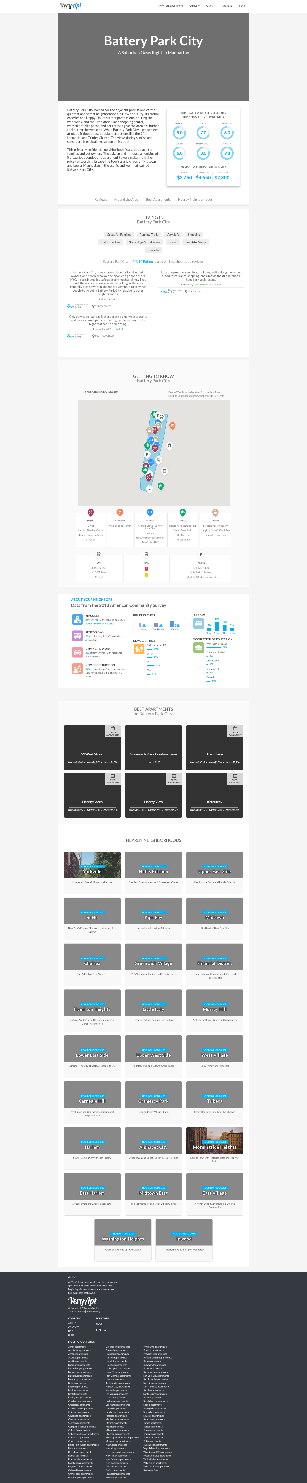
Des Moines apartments (80, 1451)
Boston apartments (78, 1386)
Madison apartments (116, 1415)
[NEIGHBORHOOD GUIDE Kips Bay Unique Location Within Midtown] (154, 897)
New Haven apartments (118, 1455)
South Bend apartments (155, 1401)
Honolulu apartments (116, 1361)
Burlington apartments (79, 1397)
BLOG (99, 1324)
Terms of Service (76, 1311)
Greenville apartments (117, 1350)
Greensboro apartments (118, 1346)
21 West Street (92, 754)
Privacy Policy (93, 1311)
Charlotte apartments (79, 1404)
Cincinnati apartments (79, 1415)
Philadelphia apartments (118, 1473)
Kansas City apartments (118, 1386)
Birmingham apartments (80, 1372)
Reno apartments (152, 1361)
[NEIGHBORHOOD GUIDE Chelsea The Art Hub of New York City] (92, 944)
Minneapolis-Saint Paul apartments (123, 1437)
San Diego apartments (154, 1382)
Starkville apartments (154, 1411)
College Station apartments (82, 1426)
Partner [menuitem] (241, 5)
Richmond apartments (154, 1364)
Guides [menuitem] (193, 5)
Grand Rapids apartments (81, 1477)
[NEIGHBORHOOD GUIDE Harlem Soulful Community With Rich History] (92, 1127)
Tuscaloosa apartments (155, 1444)
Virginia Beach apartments (156, 1448)
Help (70, 1331)
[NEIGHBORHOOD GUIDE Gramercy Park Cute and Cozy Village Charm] (154, 1081)
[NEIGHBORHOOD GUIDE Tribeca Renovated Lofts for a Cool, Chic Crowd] (214, 1081)
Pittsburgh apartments (155, 1346)
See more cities (150, 1470)
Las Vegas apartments (117, 1393)
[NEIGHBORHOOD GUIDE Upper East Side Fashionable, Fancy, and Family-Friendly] (214, 852)
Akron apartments (77, 1346)
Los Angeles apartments (118, 1404)
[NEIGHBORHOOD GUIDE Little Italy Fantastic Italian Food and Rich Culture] (154, 989)
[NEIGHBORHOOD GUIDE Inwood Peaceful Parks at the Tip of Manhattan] (184, 1219)
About (72, 1323)
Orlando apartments (116, 1466)
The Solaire (214, 754)
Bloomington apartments (81, 1379)
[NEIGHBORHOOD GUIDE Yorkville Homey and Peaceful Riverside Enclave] (92, 852)
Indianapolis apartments (118, 1368)
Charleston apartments (80, 1401)
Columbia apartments (79, 1430)
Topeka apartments (153, 1430)
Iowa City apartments (117, 1372)
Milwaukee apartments (117, 1430)
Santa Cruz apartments (155, 1393)
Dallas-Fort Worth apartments (83, 1444)
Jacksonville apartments (118, 1382)
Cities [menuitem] (209, 5)
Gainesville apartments (79, 1470)
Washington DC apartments (157, 1451)
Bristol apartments (77, 1393)
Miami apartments (115, 1426)
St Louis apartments (153, 1415)
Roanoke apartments (154, 1368)
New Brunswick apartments (120, 1451)
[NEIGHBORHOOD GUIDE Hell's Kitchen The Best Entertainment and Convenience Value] (154, 852)
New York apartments (171, 5)
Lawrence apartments (117, 1397)
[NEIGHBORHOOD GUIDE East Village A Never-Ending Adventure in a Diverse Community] (214, 1173)
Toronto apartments (153, 1433)
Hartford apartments (116, 1357)
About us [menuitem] (227, 5)
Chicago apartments (78, 1411)
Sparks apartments (153, 1404)
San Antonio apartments (155, 1379)
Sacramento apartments (155, 1372)
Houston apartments (116, 1364)
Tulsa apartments (152, 1441)
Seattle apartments (153, 1397)
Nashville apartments (116, 1444)
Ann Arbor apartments (79, 1350)
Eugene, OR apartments (80, 1466)
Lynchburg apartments (117, 1411)
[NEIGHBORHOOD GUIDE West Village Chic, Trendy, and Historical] (214, 1035)
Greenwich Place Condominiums (153, 754)
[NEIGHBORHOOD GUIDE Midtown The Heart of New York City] (214, 897)
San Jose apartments (153, 1390)
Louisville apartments (116, 1408)
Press (71, 1335)
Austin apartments (77, 1361)
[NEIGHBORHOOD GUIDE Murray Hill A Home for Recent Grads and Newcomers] (214, 989)
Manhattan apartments (117, 1419)
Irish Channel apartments (118, 1375)
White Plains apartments (155, 1459)
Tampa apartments (152, 1422)
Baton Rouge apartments (81, 1368)
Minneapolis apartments (118, 1433)
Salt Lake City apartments (156, 1375)
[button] (155, 431)
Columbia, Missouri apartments (83, 1433)
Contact (73, 1327)
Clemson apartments (78, 1419)
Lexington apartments (117, 1401)
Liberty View (153, 802)
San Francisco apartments (156, 1386)
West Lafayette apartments (157, 1455)
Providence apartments (155, 1353)
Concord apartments (78, 1441)
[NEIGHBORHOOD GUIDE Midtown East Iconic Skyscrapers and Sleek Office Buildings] (154, 1173)
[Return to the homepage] (70, 6)
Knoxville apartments (116, 1390)
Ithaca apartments (115, 1379)
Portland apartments (153, 1350)
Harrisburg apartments (117, 1353)
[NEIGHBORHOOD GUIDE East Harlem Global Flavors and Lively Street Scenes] (92, 1173)
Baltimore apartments (79, 1364)
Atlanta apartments (78, 1357)
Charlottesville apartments (81, 1408)
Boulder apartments (78, 1390)
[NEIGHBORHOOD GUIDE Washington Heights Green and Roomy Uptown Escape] (123, 1219)
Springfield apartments (154, 1408)
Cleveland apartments (79, 1422)
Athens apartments (78, 1353)
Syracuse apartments (154, 1419)
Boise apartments (77, 1382)
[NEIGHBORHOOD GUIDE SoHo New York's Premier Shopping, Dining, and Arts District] (92, 897)
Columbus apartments (79, 1437)
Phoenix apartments (116, 1477)
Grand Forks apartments (80, 1473)
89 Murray (214, 802)
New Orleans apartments (118, 1459)
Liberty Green (92, 802)
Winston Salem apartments (157, 1466)
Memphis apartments (116, 1422)
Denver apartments (78, 1448)
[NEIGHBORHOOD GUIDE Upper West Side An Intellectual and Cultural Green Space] (154, 1035)
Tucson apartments (153, 1437)
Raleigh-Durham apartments (157, 1357)
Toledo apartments (153, 1426)
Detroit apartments (78, 1455)
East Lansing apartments (80, 1462)
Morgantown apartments (118, 1441)
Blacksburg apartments (80, 1375)
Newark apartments (116, 1448)
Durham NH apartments (80, 1459)
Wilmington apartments (155, 1462)
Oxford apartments (115, 1470)
